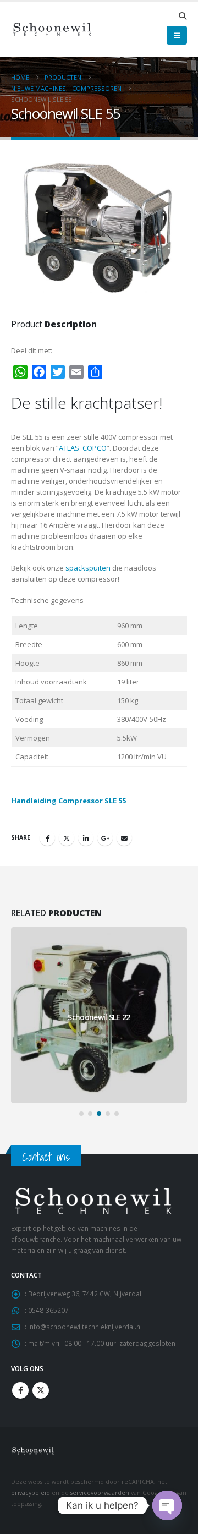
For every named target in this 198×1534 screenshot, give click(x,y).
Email (124, 838)
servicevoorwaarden (99, 1493)
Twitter (66, 838)
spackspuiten (88, 568)
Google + (105, 838)
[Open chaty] (167, 1505)
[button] (182, 15)
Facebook (47, 838)
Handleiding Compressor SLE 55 (68, 801)
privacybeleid (30, 1493)
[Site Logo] (52, 29)
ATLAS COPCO (83, 448)
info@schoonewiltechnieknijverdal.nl (85, 1326)
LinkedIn (86, 838)
